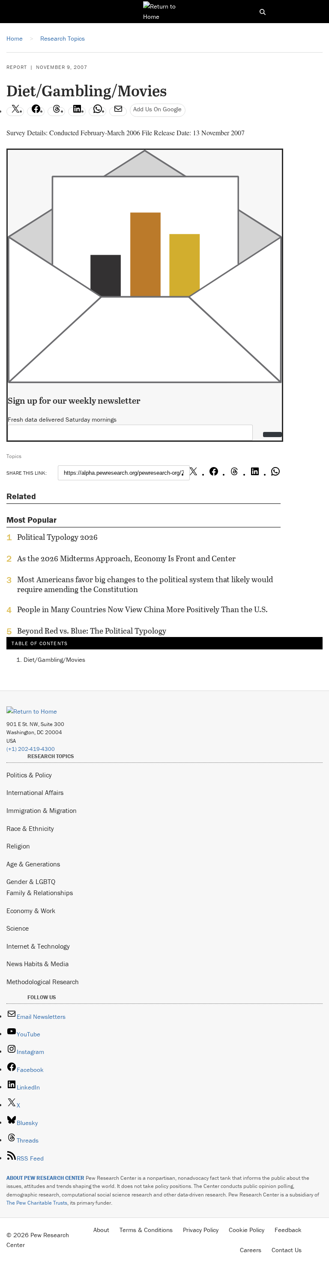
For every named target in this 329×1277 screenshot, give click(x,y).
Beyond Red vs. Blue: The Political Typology (91, 631)
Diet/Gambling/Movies (54, 659)
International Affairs (34, 792)
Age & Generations (33, 864)
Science (17, 928)
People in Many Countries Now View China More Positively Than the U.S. (142, 609)
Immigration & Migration (41, 810)
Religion (18, 846)
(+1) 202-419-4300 (30, 749)
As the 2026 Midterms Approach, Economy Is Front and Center (126, 559)
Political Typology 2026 (57, 537)
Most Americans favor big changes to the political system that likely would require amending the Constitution (145, 584)
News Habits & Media (37, 963)
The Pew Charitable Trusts (36, 1202)
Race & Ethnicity (30, 828)
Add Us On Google (157, 109)
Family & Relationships (39, 892)
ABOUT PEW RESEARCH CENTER (45, 1178)
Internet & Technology (38, 946)
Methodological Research (42, 981)
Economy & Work (30, 910)
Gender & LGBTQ (30, 881)
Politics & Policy (29, 775)
